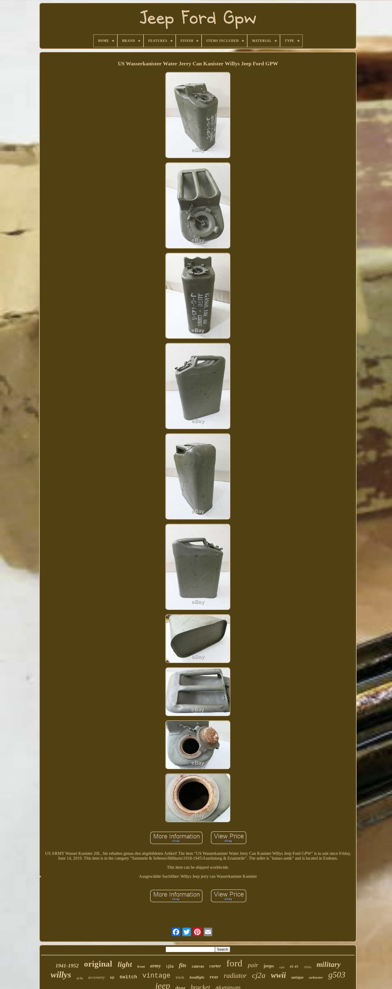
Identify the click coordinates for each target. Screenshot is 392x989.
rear (214, 976)
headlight (197, 977)
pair (253, 965)
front (141, 966)
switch (128, 977)
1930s (307, 967)
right (282, 967)
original (98, 963)
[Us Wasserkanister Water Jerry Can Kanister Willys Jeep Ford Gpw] (197, 115)
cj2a (259, 975)
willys (61, 974)
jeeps (268, 965)
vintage (156, 976)
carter (215, 965)
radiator (235, 975)
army (155, 965)
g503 (336, 974)
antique (297, 977)
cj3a (170, 966)
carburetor (316, 977)
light (125, 964)
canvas (198, 966)
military (329, 964)
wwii (278, 975)
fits (182, 965)
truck (180, 977)
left (112, 977)
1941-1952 (67, 965)
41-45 (294, 966)
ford (234, 963)
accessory (96, 977)
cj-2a (80, 978)
